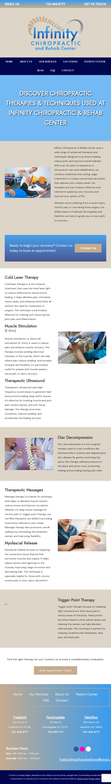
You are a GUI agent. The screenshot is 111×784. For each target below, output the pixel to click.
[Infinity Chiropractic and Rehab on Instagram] (82, 749)
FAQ (52, 70)
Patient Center (94, 61)
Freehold (19, 717)
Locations (70, 61)
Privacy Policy (94, 779)
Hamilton (91, 717)
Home (9, 61)
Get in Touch (95, 4)
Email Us (12, 4)
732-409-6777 (55, 4)
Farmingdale (55, 717)
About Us (25, 61)
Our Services (47, 61)
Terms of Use (82, 779)
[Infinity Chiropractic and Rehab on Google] (88, 749)
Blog (40, 70)
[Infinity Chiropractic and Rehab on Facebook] (76, 749)
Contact (68, 70)
